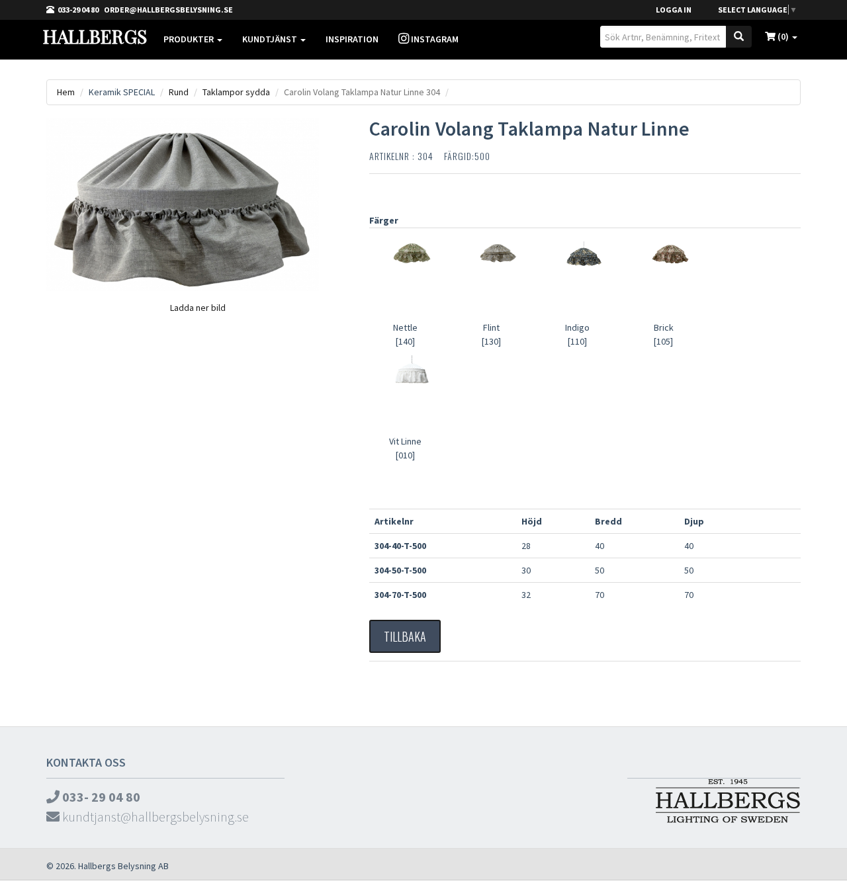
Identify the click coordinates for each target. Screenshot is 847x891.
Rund (179, 92)
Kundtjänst (270, 39)
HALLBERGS (95, 36)
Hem (66, 92)
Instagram (434, 39)
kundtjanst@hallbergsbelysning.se (154, 816)
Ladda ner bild (198, 308)
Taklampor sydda (236, 92)
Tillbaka (405, 636)
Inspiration (352, 39)
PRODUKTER (189, 39)
